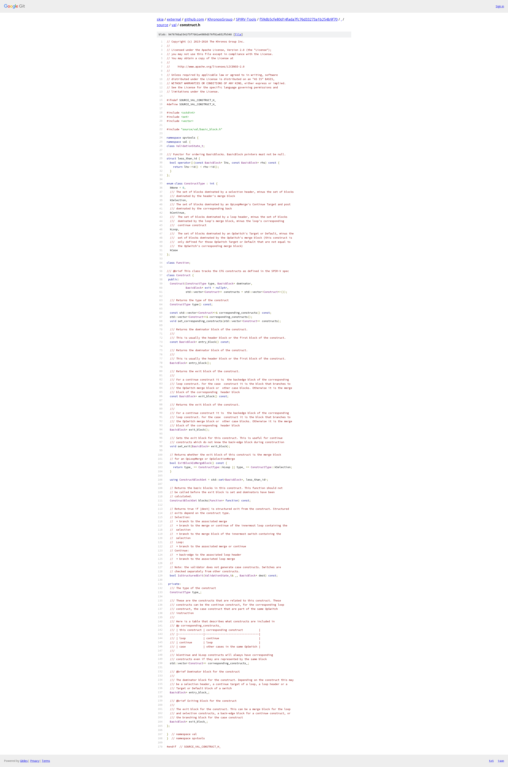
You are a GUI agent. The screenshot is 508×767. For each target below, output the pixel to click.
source (162, 24)
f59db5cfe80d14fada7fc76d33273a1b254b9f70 (299, 19)
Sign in (500, 6)
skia (160, 19)
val (174, 24)
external (174, 19)
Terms (46, 761)
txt (491, 760)
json (501, 760)
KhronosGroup (220, 19)
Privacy (34, 761)
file (238, 34)
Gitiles (24, 761)
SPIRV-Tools (246, 19)
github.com (194, 19)
